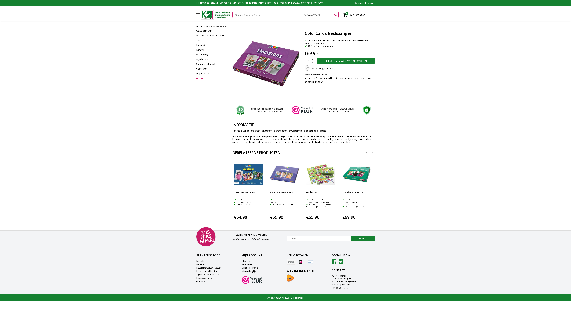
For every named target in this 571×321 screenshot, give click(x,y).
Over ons (200, 281)
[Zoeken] (335, 15)
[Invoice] (291, 262)
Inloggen (245, 260)
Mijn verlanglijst (249, 271)
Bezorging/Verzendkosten (208, 267)
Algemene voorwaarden (207, 274)
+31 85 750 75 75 (340, 288)
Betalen (200, 264)
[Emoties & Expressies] (356, 174)
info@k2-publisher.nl (341, 284)
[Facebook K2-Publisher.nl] (334, 262)
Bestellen (200, 260)
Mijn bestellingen (249, 267)
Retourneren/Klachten (206, 271)
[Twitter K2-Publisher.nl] (341, 262)
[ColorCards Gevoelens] (284, 174)
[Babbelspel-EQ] (320, 174)
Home (199, 26)
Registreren (246, 264)
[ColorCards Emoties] (248, 174)
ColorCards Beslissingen (215, 26)
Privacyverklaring (204, 278)
